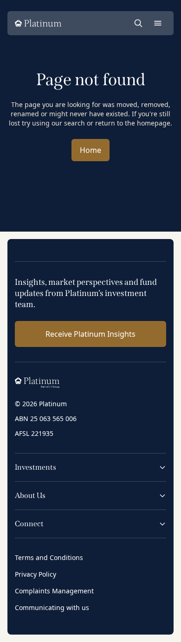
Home (90, 150)
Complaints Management (54, 590)
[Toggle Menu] (157, 23)
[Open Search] (138, 23)
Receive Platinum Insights (90, 334)
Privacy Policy (35, 574)
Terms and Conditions (49, 557)
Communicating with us (52, 607)
